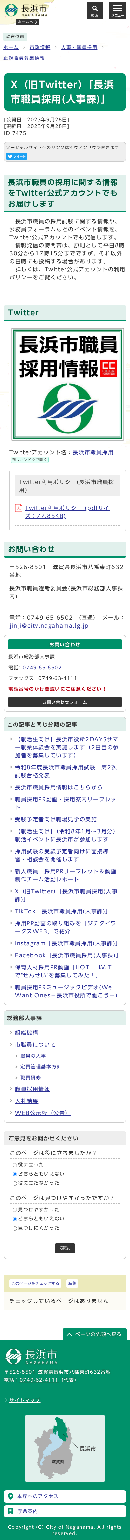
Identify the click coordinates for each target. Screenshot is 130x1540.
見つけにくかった (39, 1228)
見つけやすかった (39, 1209)
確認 (65, 1248)
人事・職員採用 (79, 47)
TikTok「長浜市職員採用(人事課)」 (63, 911)
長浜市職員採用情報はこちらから (59, 787)
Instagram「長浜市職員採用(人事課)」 (68, 943)
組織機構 (26, 1032)
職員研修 (30, 1077)
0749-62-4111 (39, 1380)
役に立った (31, 1165)
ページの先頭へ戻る (98, 1334)
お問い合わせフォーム (65, 702)
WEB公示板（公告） (43, 1113)
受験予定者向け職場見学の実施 (56, 819)
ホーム (11, 47)
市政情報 (40, 47)
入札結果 (26, 1101)
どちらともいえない (41, 1174)
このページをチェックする (35, 1283)
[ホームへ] (25, 13)
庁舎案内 (27, 1511)
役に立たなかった (39, 1183)
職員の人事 (33, 1056)
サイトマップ (25, 1400)
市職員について (35, 1044)
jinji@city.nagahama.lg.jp (49, 625)
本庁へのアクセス (38, 1496)
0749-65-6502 (42, 667)
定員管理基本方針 (41, 1066)
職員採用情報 (32, 1089)
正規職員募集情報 (24, 58)
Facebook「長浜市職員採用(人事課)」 (68, 955)
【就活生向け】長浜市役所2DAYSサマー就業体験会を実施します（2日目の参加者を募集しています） (67, 747)
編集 (72, 1283)
